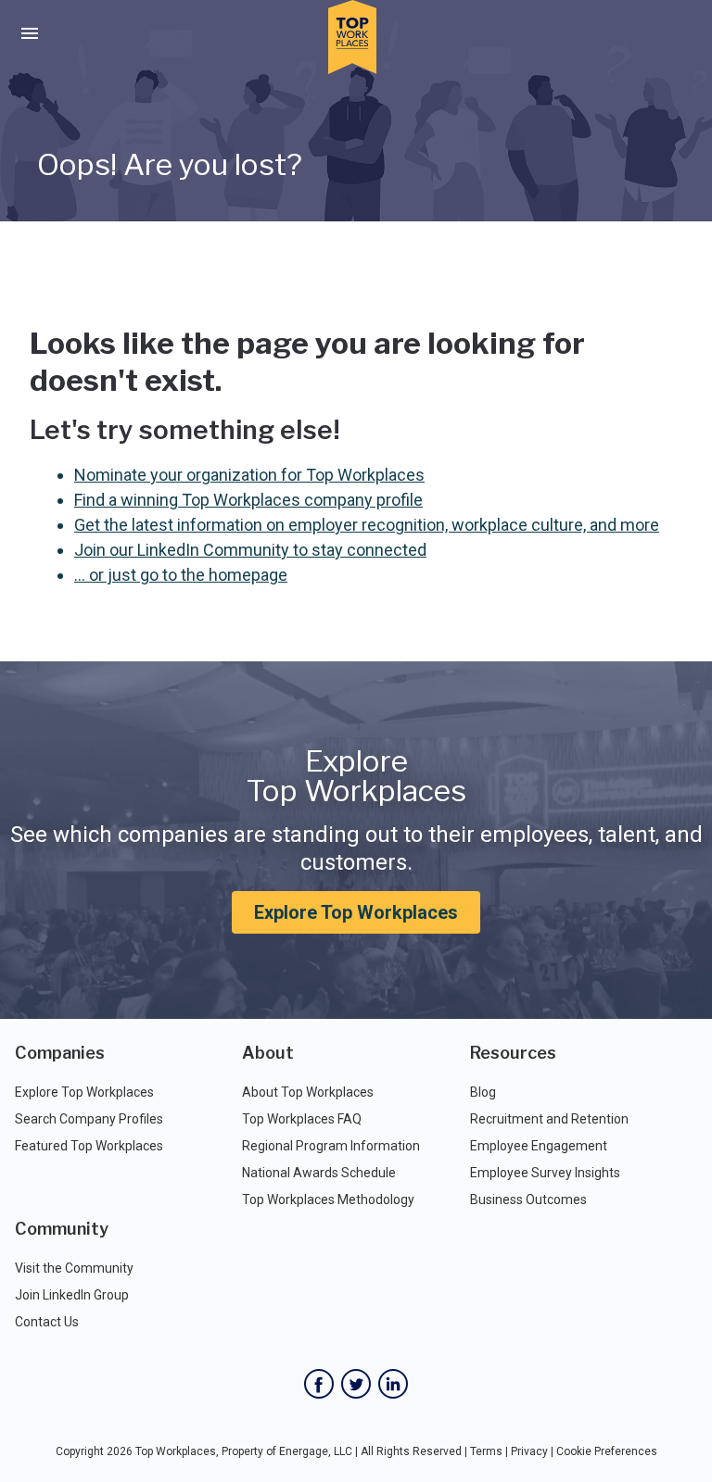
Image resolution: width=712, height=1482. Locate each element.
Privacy (529, 1451)
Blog (483, 1092)
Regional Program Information (331, 1145)
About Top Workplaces (308, 1092)
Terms (486, 1451)
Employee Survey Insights (545, 1172)
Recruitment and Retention (549, 1119)
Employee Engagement (538, 1145)
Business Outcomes (528, 1199)
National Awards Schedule (319, 1172)
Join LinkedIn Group (72, 1294)
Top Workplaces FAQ (302, 1119)
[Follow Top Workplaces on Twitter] (356, 1384)
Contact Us (47, 1321)
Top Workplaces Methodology (328, 1199)
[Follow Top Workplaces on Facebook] (319, 1384)
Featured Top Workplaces (89, 1145)
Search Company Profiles (89, 1119)
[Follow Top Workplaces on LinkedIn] (393, 1384)
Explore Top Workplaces (356, 912)
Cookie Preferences (606, 1451)
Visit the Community (74, 1268)
